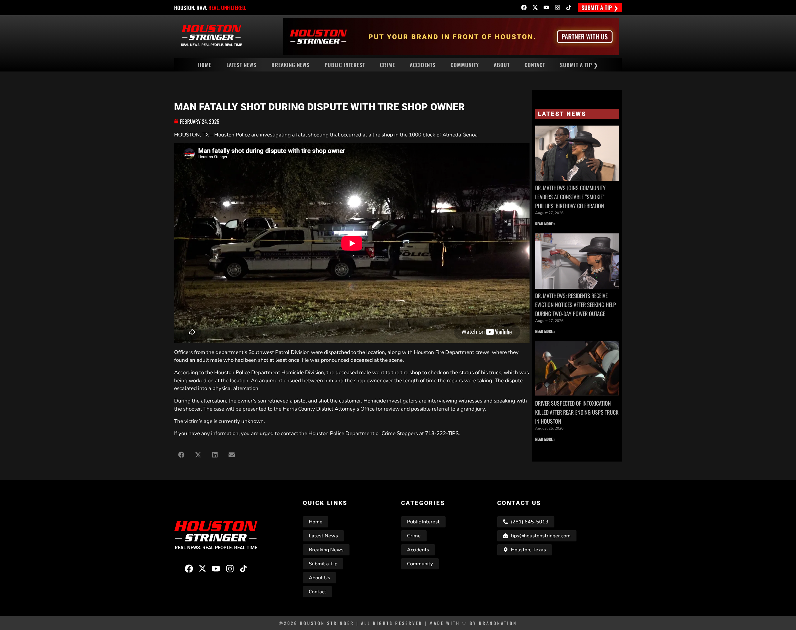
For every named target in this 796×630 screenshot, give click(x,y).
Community (465, 65)
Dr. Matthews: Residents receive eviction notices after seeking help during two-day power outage (575, 305)
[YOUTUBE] (546, 7)
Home (204, 65)
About (502, 65)
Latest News (241, 65)
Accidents (423, 65)
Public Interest (345, 65)
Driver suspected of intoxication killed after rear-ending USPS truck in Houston (576, 412)
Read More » (545, 223)
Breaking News (290, 65)
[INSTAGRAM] (557, 7)
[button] (181, 455)
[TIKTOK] (569, 7)
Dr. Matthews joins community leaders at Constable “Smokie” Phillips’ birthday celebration (570, 197)
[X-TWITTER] (535, 7)
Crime (387, 65)
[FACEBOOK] (524, 7)
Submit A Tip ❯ (579, 65)
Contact (535, 65)
